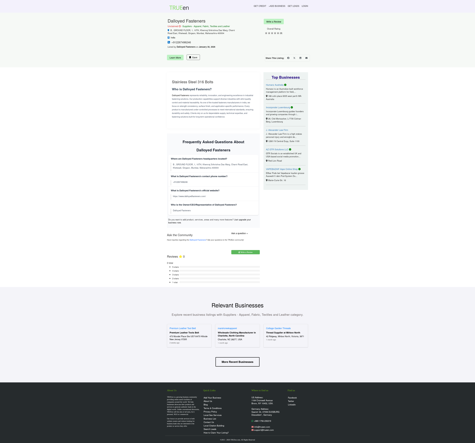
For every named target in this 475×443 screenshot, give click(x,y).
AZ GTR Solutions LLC (277, 149)
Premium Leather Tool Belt (183, 328)
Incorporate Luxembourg (278, 107)
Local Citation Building (214, 425)
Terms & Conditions (213, 408)
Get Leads (293, 5)
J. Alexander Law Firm (277, 129)
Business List (210, 418)
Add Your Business (212, 397)
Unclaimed (174, 26)
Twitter (291, 401)
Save (194, 57)
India (173, 37)
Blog (206, 404)
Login (305, 5)
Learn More (175, 57)
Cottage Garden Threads (278, 328)
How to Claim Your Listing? (216, 432)
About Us (208, 401)
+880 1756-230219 (262, 420)
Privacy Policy (210, 411)
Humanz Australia (275, 84)
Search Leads (210, 429)
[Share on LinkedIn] (300, 58)
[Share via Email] (306, 58)
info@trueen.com (262, 426)
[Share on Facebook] (288, 58)
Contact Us (209, 422)
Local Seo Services (213, 415)
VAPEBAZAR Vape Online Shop (282, 169)
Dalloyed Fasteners (180, 95)
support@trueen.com (264, 429)
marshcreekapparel (227, 328)
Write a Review (273, 21)
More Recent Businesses (237, 362)
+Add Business (277, 5)
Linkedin (292, 404)
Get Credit (260, 5)
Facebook (292, 397)
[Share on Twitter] (294, 58)
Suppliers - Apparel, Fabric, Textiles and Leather (206, 26)
